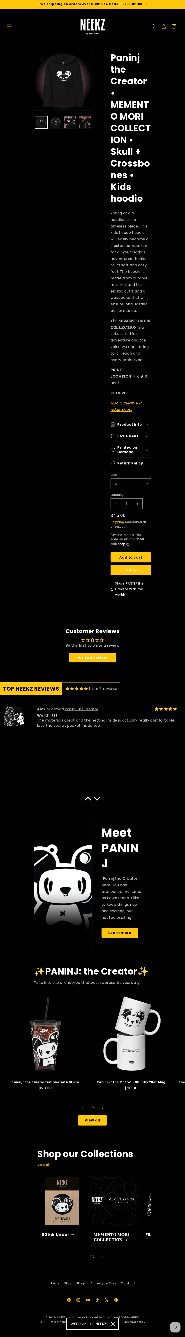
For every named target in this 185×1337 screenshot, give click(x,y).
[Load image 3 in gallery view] (70, 122)
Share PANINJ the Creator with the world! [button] (129, 589)
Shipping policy (134, 1322)
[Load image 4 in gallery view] (85, 122)
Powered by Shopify (99, 1317)
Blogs (81, 1283)
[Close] (113, 1324)
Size (114, 475)
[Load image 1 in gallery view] (41, 122)
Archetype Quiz (103, 1283)
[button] (9, 26)
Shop (68, 1283)
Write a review (92, 657)
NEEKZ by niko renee (71, 1317)
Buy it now (131, 570)
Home (55, 1283)
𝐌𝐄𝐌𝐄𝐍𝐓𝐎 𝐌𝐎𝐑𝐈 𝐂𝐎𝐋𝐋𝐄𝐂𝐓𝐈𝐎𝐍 (112, 1237)
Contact (128, 1283)
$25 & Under (55, 1234)
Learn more (119, 932)
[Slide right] (102, 1108)
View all (92, 1120)
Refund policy (58, 1322)
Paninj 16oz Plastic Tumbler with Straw (45, 1082)
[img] (77, 688)
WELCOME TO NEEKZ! (88, 1323)
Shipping (117, 522)
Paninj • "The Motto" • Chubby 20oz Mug (131, 1082)
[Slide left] (83, 1108)
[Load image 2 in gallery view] (56, 122)
